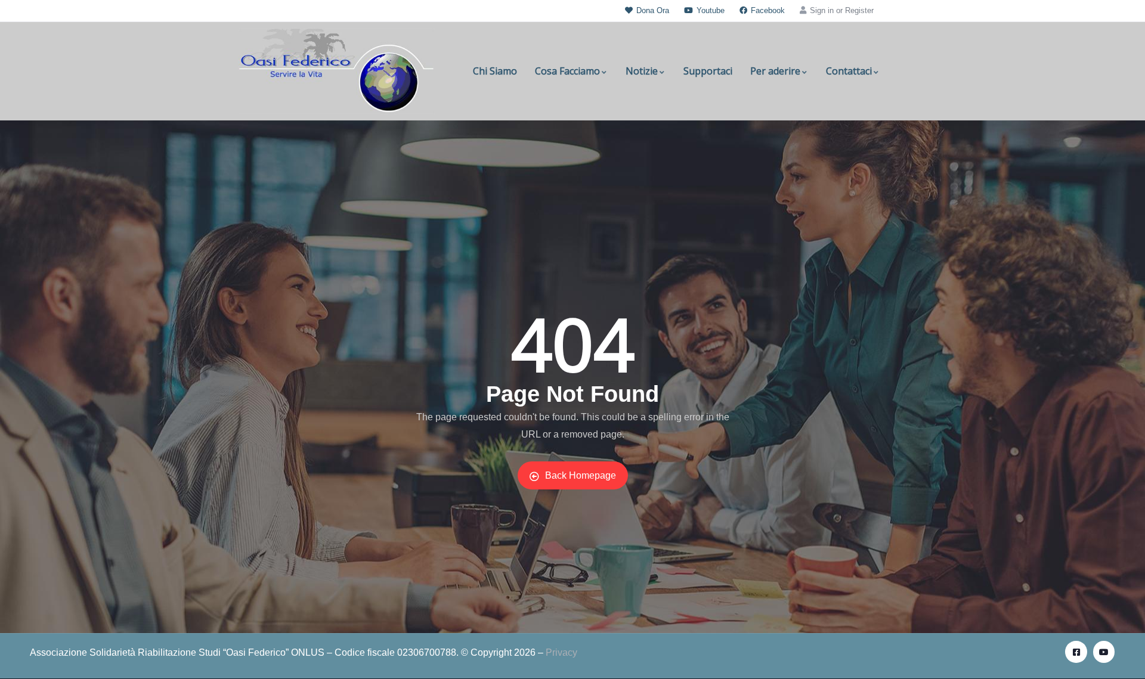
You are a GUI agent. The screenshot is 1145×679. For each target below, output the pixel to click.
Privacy (561, 652)
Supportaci (707, 70)
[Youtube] (1104, 651)
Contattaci (849, 70)
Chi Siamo (495, 70)
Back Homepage (580, 475)
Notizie (642, 70)
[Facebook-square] (1076, 651)
